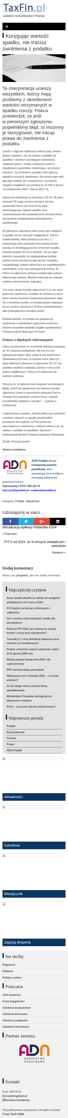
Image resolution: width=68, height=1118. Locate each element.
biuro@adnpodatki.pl (16, 490)
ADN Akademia (11, 995)
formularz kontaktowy (17, 1100)
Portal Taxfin (9, 1114)
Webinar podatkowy (14, 449)
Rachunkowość (16, 732)
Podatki (19, 501)
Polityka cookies (12, 977)
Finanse (11, 738)
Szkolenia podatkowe (15, 1020)
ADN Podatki (14, 750)
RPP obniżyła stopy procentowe (25, 669)
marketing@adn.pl (16, 1096)
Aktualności (33, 501)
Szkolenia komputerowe (16, 1007)
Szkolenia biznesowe (15, 1014)
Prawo (10, 744)
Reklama (7, 971)
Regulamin (8, 964)
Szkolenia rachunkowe (15, 1026)
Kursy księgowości (13, 1001)
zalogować (22, 575)
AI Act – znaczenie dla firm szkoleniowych (31, 706)
